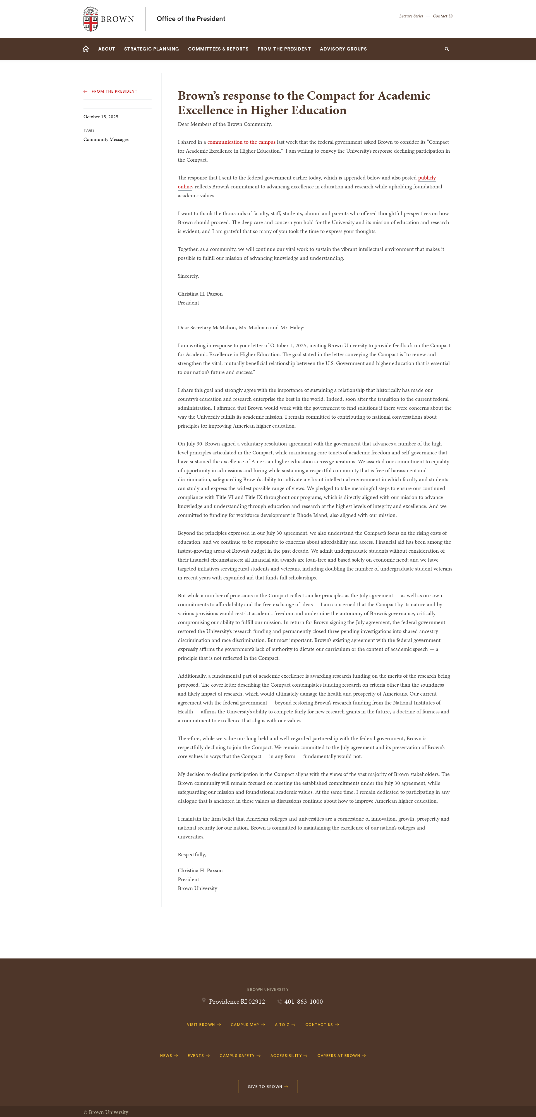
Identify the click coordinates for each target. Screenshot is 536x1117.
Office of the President (191, 19)
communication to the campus (241, 142)
